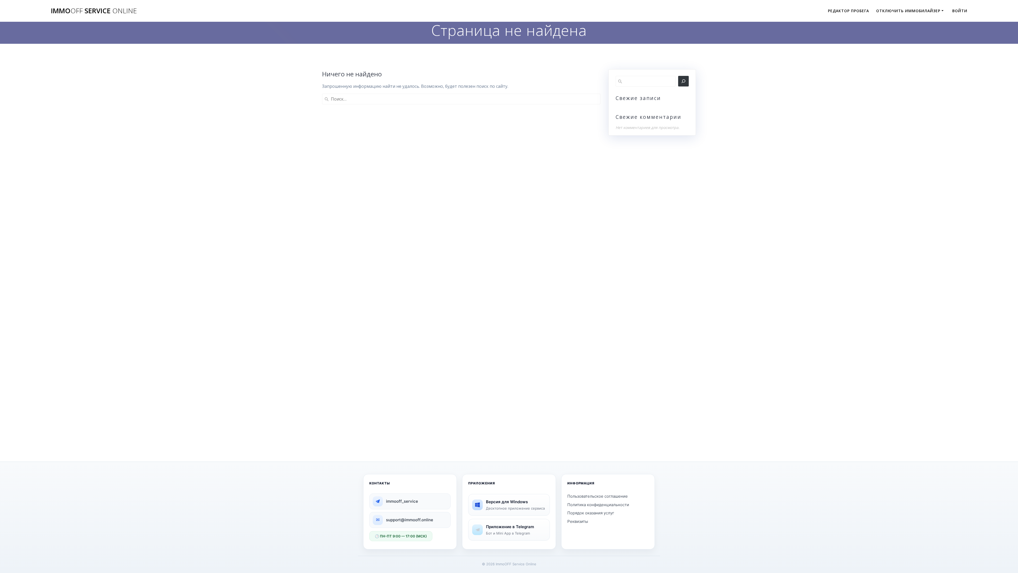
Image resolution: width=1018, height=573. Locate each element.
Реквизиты (577, 521)
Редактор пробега (848, 10)
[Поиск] (683, 81)
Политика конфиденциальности (598, 504)
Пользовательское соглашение (597, 496)
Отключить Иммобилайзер (908, 10)
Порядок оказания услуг (590, 512)
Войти (959, 10)
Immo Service (94, 10)
